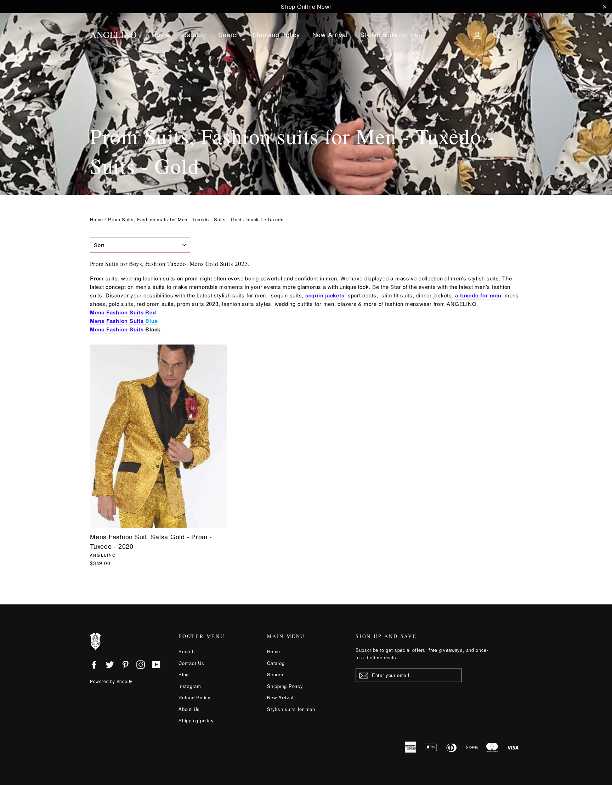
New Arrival (330, 34)
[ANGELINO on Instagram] (140, 664)
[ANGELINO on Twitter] (110, 664)
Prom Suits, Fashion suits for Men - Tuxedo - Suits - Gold (175, 219)
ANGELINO (113, 34)
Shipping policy (196, 720)
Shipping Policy (276, 34)
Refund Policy (194, 697)
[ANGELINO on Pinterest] (125, 664)
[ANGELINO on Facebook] (94, 664)
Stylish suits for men (391, 34)
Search (229, 34)
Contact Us (191, 663)
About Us (189, 709)
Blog (183, 674)
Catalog (194, 34)
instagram (189, 686)
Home (161, 34)
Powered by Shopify (111, 681)
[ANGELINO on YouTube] (156, 664)
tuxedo (469, 295)
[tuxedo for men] (459, 295)
